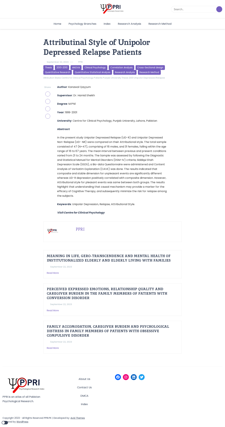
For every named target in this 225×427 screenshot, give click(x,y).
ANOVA (76, 67)
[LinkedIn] (134, 377)
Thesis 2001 (127, 77)
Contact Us (84, 387)
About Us (84, 379)
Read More (53, 273)
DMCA (84, 396)
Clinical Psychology (95, 67)
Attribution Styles (52, 77)
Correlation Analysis (121, 67)
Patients (98, 77)
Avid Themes (77, 418)
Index (107, 24)
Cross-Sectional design (150, 67)
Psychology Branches (82, 24)
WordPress (22, 421)
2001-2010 (62, 67)
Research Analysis (129, 24)
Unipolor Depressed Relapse (149, 77)
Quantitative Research (57, 72)
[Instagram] (126, 377)
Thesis (48, 67)
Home (57, 24)
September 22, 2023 (58, 62)
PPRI (80, 62)
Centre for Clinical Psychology (77, 77)
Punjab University (112, 77)
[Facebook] (118, 377)
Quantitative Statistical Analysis (92, 72)
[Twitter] (142, 377)
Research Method (159, 24)
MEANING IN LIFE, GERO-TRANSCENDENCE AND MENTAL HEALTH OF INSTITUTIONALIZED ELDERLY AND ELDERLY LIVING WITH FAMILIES (109, 258)
